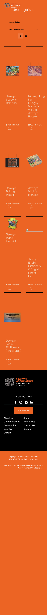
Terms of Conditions (32, 468)
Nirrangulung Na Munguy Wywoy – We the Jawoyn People (36, 106)
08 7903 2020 (25, 396)
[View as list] (25, 36)
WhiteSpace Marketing (26, 465)
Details (16, 125)
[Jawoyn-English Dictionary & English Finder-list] (34, 236)
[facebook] (15, 402)
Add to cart (9, 127)
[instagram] (20, 402)
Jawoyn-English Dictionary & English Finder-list (34, 268)
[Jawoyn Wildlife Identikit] (34, 161)
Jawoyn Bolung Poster (11, 191)
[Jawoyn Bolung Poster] (12, 161)
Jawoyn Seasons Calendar (11, 100)
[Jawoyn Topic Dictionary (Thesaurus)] (12, 317)
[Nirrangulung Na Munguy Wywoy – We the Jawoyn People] (34, 69)
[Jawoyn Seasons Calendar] (12, 69)
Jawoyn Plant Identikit (11, 238)
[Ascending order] (37, 22)
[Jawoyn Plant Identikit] (12, 223)
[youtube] (26, 402)
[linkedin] (31, 402)
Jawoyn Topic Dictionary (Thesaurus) (13, 345)
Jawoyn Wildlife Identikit (33, 191)
